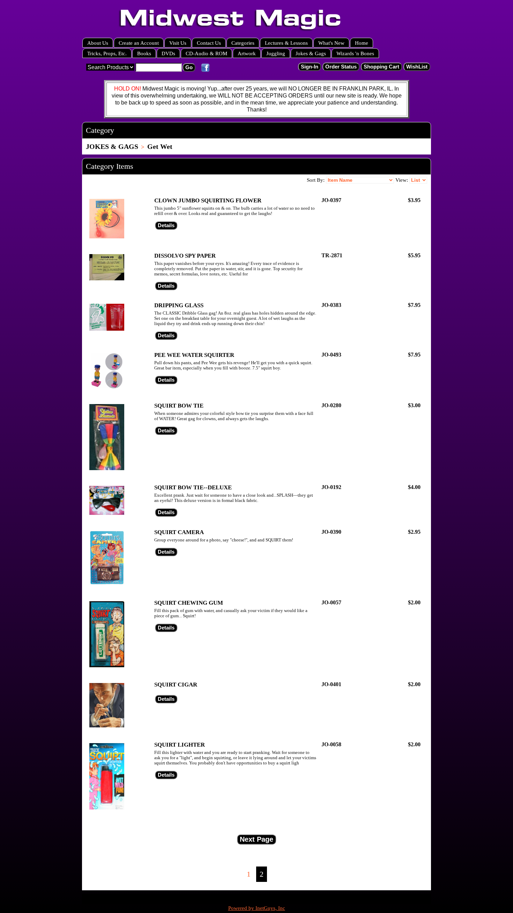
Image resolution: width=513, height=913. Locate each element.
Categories (242, 43)
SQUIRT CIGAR (175, 684)
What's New (331, 43)
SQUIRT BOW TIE (178, 405)
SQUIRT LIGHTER (179, 744)
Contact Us (209, 43)
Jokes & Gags (311, 53)
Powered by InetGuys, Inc (256, 908)
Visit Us (177, 43)
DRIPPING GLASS (178, 305)
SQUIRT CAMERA (179, 532)
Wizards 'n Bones (355, 53)
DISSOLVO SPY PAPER (185, 255)
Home (361, 43)
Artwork (247, 53)
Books (144, 53)
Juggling (275, 53)
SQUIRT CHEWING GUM (188, 602)
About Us (97, 43)
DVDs (168, 53)
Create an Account (139, 43)
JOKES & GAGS (112, 146)
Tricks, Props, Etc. (107, 53)
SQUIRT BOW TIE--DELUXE (193, 487)
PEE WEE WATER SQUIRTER (194, 355)
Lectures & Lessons (286, 43)
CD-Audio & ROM (206, 53)
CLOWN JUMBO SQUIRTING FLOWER (207, 200)
